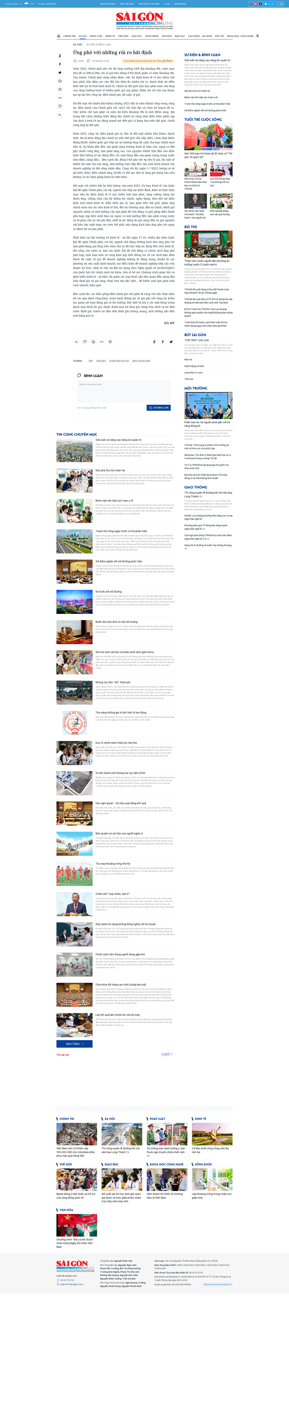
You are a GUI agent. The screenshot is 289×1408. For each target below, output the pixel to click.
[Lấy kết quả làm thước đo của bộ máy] (74, 1025)
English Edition (107, 4)
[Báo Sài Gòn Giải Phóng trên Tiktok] (260, 3)
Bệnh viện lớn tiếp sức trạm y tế (114, 500)
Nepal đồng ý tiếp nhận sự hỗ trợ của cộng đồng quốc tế (75, 1195)
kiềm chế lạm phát (141, 361)
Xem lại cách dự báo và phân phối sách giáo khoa (125, 652)
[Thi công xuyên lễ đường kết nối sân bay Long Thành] (122, 1134)
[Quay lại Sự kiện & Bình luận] (59, 114)
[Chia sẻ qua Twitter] (59, 72)
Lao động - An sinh (200, 36)
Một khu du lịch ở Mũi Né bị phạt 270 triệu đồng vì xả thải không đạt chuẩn (205, 476)
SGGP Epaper (180, 4)
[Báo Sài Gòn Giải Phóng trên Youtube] (255, 3)
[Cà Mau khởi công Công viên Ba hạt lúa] (212, 1134)
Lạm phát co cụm (193, 372)
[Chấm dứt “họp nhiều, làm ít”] (74, 904)
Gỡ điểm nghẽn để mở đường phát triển (119, 561)
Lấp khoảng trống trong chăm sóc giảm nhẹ (212, 1195)
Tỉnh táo (188, 379)
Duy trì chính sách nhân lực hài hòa (116, 742)
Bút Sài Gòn (195, 334)
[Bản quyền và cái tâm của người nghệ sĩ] (74, 844)
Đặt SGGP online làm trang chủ (217, 1284)
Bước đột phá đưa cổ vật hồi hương (117, 621)
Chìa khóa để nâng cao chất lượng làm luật (121, 984)
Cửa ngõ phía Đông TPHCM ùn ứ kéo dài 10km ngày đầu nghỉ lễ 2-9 (208, 537)
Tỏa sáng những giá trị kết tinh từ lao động (121, 712)
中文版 (166, 4)
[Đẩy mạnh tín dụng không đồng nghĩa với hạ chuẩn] (74, 934)
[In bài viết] (59, 89)
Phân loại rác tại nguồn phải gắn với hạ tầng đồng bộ (207, 424)
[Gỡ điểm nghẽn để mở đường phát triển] (74, 572)
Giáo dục (136, 36)
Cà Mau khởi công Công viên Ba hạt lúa (210, 1150)
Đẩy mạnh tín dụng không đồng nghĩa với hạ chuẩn (126, 924)
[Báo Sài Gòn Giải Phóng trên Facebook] (250, 3)
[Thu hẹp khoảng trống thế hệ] (74, 874)
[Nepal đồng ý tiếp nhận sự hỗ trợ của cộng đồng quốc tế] (76, 1179)
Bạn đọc (180, 36)
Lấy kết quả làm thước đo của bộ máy (118, 1014)
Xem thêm (257, 36)
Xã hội (83, 36)
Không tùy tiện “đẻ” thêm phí (113, 682)
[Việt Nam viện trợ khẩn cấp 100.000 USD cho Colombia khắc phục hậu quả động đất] (76, 1134)
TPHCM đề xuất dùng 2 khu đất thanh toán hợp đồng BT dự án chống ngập (206, 291)
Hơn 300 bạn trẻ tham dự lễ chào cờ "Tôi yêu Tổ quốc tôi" (208, 155)
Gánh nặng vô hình (194, 366)
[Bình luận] (59, 106)
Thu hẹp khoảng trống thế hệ (113, 863)
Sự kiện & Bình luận (99, 44)
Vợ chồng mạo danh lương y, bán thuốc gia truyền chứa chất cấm (166, 1150)
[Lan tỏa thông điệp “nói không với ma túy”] (221, 168)
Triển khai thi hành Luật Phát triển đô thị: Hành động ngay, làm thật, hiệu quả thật (206, 324)
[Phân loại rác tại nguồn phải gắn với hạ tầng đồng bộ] (208, 405)
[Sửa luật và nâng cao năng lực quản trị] (74, 450)
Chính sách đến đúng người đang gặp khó (120, 954)
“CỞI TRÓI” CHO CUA (196, 340)
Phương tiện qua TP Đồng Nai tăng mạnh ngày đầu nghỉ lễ (205, 527)
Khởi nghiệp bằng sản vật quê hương (220, 213)
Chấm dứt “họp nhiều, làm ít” (113, 893)
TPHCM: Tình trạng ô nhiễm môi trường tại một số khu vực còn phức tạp (206, 447)
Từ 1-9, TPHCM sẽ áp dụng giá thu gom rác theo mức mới (206, 467)
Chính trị (69, 36)
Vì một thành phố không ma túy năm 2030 (120, 773)
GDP (91, 361)
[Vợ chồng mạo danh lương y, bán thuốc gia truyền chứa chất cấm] (167, 1134)
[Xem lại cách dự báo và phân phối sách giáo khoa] (74, 662)
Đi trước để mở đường (109, 591)
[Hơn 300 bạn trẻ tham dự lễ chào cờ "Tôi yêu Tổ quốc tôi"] (208, 136)
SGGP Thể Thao (127, 4)
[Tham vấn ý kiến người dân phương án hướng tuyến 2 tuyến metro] (208, 244)
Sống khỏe (152, 36)
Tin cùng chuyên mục (76, 434)
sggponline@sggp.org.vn (72, 1284)
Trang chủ (58, 36)
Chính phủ (101, 361)
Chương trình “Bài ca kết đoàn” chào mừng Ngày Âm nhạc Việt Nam (75, 1243)
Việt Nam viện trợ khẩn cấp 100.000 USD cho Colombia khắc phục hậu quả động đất (75, 1152)
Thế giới (123, 36)
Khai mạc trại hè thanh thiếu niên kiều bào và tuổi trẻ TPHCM (195, 183)
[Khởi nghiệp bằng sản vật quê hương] (221, 201)
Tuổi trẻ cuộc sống (203, 119)
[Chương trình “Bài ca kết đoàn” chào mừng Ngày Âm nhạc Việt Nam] (76, 1225)
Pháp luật (96, 36)
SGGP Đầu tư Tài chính (149, 4)
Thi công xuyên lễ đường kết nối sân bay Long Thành (208, 494)
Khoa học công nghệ (240, 36)
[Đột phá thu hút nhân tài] (74, 481)
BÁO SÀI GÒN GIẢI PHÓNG (144, 20)
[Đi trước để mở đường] (74, 602)
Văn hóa (167, 36)
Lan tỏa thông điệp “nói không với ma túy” (220, 182)
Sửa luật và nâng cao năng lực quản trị (118, 439)
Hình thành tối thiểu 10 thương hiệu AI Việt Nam (165, 1195)
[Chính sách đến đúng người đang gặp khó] (74, 965)
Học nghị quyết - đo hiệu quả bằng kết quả (121, 803)
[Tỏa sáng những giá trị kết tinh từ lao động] (74, 723)
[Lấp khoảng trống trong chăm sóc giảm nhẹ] (212, 1179)
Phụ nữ (219, 36)
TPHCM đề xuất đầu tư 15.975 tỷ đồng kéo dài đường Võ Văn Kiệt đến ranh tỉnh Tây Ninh (208, 301)
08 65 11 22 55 (67, 1280)
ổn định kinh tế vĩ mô (119, 361)
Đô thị (190, 226)
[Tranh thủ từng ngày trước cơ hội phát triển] (74, 541)
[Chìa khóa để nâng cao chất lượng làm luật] (74, 995)
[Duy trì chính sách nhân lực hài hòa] (74, 753)
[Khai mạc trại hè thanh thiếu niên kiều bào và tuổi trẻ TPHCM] (195, 168)
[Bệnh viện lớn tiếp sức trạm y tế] (74, 511)
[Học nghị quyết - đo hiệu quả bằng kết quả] (74, 813)
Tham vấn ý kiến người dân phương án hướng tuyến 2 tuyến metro (207, 262)
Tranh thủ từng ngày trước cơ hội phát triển (121, 531)
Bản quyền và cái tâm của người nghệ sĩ (119, 833)
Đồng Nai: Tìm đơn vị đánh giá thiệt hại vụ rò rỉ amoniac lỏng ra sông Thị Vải (207, 457)
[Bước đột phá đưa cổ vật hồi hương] (74, 632)
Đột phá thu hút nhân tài (110, 470)
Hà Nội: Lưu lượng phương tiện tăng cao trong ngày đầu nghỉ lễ (208, 517)
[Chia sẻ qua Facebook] (59, 64)
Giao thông (195, 486)
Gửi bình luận (160, 407)
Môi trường (195, 387)
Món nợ (188, 359)
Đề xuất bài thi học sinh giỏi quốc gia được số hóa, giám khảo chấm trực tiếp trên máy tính (121, 1197)
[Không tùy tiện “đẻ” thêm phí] (74, 693)
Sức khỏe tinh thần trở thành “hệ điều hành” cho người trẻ (195, 214)
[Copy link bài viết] (59, 97)
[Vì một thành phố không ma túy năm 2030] (74, 783)
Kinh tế (110, 36)
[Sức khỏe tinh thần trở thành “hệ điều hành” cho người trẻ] (195, 201)
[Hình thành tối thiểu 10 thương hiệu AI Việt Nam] (167, 1179)
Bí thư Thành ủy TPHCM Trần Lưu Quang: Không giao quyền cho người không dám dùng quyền (208, 312)
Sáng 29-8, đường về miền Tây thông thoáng (208, 545)
